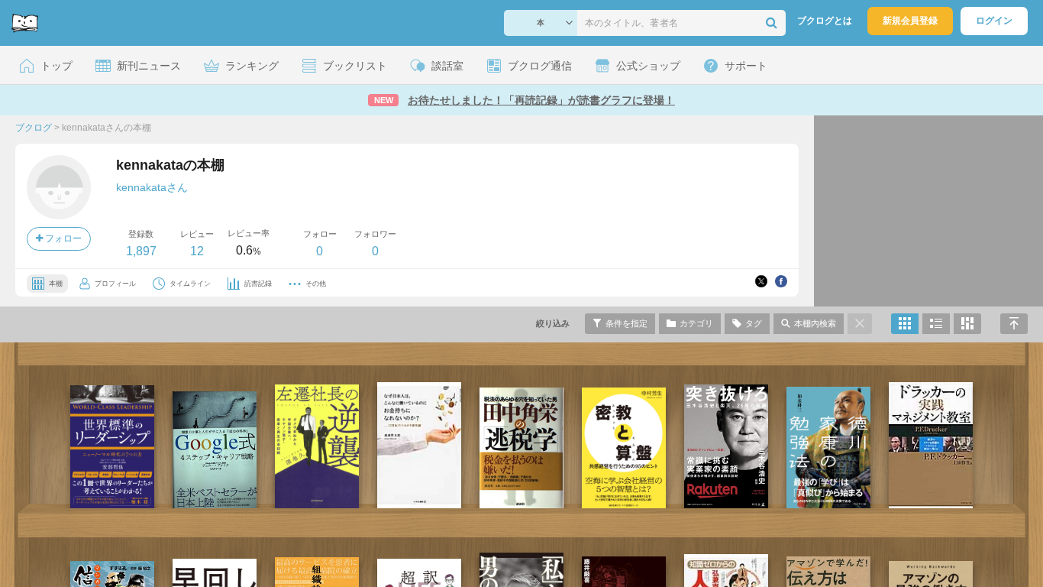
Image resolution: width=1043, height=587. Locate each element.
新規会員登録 (910, 20)
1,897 (141, 251)
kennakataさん (152, 187)
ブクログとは (824, 20)
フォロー (62, 238)
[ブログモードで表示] (936, 323)
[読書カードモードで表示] (967, 323)
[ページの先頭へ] (1014, 323)
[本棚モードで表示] (905, 323)
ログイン (994, 20)
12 (197, 251)
